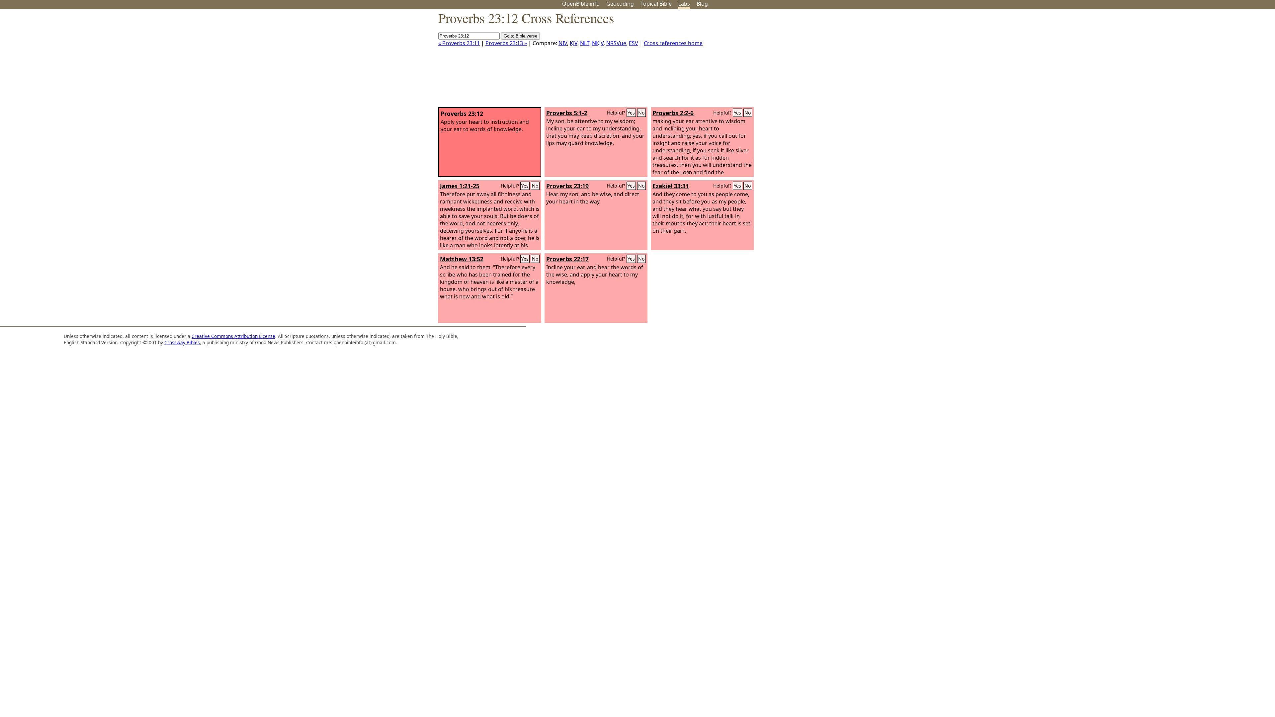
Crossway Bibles (182, 342)
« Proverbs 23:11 (459, 43)
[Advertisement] (1207, 60)
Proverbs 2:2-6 (673, 113)
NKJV (598, 43)
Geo (620, 3)
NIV (562, 43)
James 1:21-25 (459, 186)
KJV (573, 43)
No (641, 113)
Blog (702, 3)
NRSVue (616, 43)
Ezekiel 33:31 (670, 186)
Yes (631, 113)
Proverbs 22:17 (567, 259)
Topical (656, 3)
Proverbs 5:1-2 (566, 113)
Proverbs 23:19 (567, 186)
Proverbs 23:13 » (506, 43)
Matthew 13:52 (461, 259)
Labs (684, 3)
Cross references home (673, 43)
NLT (584, 43)
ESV (633, 43)
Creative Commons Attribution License (233, 336)
